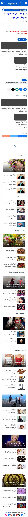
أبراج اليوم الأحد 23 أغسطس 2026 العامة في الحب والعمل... (9, 491)
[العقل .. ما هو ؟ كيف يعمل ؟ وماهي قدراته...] (21, 224)
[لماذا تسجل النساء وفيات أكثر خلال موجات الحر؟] (21, 411)
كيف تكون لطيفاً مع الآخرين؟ (16, 170)
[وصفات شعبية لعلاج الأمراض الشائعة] (21, 258)
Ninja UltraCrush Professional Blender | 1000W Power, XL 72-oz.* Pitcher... (9, 380)
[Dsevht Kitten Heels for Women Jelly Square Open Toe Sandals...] (21, 371)
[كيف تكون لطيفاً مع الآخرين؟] (14, 165)
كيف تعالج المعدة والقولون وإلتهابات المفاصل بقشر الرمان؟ (10, 266)
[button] (20, 89)
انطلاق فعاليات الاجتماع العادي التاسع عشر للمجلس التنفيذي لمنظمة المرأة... (21, 69)
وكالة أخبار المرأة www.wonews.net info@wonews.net (19, 10)
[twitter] (19, 515)
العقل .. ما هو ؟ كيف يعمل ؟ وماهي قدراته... (9, 224)
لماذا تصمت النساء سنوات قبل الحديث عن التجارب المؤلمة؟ (10, 427)
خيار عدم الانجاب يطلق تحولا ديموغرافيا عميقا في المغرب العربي (14, 404)
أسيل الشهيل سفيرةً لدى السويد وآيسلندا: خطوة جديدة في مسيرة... (9, 419)
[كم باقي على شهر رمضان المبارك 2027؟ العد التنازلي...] (21, 452)
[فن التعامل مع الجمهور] (21, 210)
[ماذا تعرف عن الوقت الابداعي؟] (21, 466)
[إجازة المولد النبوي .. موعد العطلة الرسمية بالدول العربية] (21, 459)
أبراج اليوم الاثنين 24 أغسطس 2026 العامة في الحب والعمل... (15, 483)
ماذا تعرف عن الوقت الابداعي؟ (9, 465)
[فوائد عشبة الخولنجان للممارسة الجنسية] (21, 251)
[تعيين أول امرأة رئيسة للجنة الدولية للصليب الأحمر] (7, 45)
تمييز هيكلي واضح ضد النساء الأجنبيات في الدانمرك (9, 203)
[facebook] (22, 515)
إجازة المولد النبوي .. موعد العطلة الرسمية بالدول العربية (9, 459)
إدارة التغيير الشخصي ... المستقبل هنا (10, 217)
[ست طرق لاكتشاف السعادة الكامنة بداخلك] (21, 183)
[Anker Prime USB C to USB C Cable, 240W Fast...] (21, 387)
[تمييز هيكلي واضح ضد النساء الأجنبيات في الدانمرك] (21, 203)
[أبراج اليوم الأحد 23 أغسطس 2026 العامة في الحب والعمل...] (21, 491)
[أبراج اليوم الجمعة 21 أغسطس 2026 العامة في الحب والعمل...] (21, 505)
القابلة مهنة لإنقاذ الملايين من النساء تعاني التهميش (10, 334)
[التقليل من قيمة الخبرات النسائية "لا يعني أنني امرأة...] (21, 341)
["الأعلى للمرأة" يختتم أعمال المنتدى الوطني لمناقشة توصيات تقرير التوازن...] (20, 45)
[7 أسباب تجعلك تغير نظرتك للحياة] (21, 176)
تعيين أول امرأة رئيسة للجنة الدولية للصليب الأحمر (7, 52)
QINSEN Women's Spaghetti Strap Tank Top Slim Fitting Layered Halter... (15, 363)
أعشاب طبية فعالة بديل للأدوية (15, 244)
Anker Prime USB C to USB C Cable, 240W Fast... (9, 387)
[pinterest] (17, 515)
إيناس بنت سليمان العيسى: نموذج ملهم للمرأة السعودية (9, 300)
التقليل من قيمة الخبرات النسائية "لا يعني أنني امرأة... (9, 341)
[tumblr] (14, 515)
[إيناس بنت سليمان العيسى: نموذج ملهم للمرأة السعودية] (21, 300)
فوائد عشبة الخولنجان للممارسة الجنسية (11, 251)
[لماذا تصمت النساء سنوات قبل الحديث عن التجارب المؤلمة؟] (21, 426)
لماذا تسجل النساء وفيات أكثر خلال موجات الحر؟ (9, 411)
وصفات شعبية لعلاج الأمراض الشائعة (11, 258)
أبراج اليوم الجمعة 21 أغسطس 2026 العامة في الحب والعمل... (9, 505)
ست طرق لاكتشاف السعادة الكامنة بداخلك (9, 183)
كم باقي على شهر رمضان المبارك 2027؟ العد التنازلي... (10, 452)
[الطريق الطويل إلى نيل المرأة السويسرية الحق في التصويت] (21, 293)
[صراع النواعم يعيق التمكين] (21, 307)
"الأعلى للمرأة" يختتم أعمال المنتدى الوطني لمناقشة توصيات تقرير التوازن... (21, 53)
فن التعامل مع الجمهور (10, 209)
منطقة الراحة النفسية (11, 189)
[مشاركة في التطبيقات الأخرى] (9, 89)
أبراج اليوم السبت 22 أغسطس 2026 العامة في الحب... (9, 498)
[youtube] (11, 515)
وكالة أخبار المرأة (8, 512)
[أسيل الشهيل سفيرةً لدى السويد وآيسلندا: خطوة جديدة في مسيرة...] (21, 419)
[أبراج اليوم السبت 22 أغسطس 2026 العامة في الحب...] (21, 498)
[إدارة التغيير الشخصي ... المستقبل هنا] (21, 217)
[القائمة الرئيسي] (26, 3)
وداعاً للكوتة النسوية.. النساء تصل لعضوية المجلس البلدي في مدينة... (14, 285)
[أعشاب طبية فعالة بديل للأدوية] (14, 240)
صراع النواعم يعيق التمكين (10, 306)
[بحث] (2, 3)
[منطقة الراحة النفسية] (21, 190)
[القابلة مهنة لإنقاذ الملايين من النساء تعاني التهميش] (21, 334)
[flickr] (6, 515)
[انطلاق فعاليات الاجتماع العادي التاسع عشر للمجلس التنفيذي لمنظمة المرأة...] (20, 60)
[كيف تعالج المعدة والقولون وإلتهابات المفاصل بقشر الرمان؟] (21, 265)
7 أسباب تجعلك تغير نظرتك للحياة (9, 176)
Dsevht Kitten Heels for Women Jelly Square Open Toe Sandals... (9, 372)
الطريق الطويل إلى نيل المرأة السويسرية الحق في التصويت (9, 293)
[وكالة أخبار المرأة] (14, 3)
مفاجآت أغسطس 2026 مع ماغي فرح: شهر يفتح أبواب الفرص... (14, 444)
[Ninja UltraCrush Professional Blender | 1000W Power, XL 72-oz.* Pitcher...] (21, 379)
